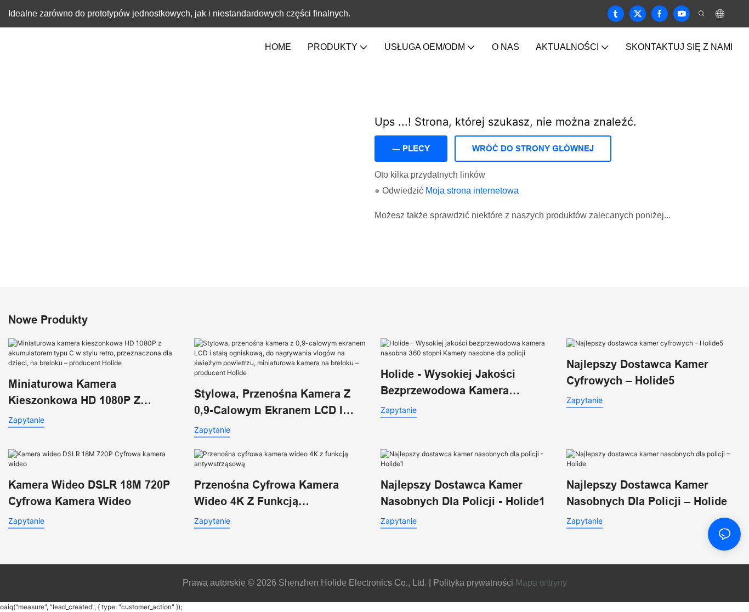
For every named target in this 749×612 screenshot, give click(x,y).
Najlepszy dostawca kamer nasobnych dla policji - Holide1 (463, 493)
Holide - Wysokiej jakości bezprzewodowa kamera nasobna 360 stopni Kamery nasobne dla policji (454, 383)
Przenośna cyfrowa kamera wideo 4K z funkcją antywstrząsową (266, 494)
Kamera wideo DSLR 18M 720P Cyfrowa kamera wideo (89, 493)
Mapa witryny (541, 582)
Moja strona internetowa (472, 190)
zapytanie (26, 419)
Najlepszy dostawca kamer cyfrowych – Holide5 (637, 372)
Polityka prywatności (472, 582)
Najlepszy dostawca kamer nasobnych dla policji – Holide (646, 493)
